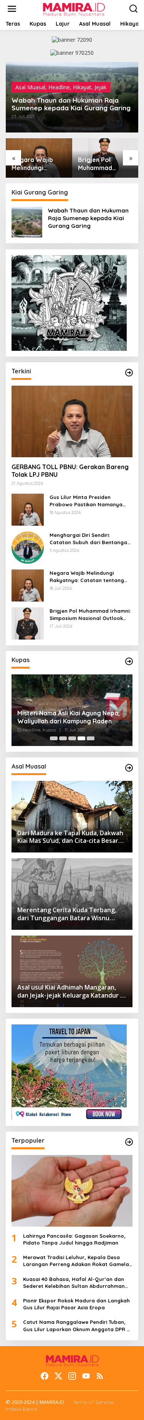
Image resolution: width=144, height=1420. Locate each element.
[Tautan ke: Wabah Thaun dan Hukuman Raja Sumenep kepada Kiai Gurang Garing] (27, 221)
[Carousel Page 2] (63, 738)
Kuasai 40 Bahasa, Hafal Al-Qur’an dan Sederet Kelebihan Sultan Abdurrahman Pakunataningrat (74, 1282)
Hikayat (82, 87)
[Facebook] (45, 1376)
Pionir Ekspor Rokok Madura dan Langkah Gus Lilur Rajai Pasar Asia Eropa (76, 1303)
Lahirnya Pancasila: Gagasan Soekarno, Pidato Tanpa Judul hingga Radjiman (74, 1239)
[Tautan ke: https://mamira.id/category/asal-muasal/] (129, 767)
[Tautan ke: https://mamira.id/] (129, 372)
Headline (59, 87)
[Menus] (12, 9)
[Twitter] (58, 1376)
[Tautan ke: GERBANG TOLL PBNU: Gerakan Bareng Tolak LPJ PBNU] (72, 421)
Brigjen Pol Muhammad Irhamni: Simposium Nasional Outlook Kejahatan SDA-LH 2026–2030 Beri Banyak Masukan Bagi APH (105, 164)
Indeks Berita (21, 1409)
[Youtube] (86, 1376)
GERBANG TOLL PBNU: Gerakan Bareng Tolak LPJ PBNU (70, 471)
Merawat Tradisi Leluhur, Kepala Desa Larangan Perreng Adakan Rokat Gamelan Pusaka (77, 1261)
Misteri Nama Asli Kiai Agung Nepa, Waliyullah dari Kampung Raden (68, 717)
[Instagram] (72, 1376)
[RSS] (100, 1376)
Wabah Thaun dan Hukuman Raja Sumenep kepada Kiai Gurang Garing (71, 104)
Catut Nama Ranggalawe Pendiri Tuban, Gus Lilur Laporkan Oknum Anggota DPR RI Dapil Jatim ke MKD (77, 1325)
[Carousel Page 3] (72, 738)
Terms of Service (93, 1402)
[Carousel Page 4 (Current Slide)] (81, 738)
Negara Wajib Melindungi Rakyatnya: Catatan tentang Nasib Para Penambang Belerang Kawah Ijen (36, 164)
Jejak (100, 87)
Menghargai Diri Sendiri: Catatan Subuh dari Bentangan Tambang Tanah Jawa (90, 538)
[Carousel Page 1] (54, 738)
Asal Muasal (30, 87)
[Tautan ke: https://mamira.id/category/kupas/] (129, 661)
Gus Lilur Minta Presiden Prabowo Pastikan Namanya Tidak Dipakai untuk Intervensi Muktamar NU (88, 500)
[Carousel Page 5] (90, 738)
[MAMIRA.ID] (73, 8)
